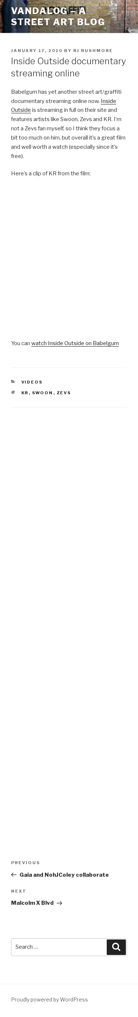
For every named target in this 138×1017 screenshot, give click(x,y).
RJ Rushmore (93, 50)
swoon (42, 392)
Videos (32, 382)
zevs (64, 392)
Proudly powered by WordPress (49, 999)
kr (25, 392)
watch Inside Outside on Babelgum (75, 343)
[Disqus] (69, 511)
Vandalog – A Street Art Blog (58, 16)
